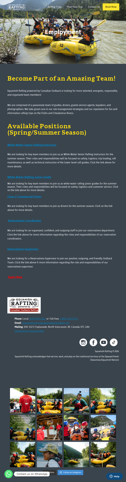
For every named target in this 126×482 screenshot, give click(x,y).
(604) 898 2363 (37, 318)
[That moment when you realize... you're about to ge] (22, 454)
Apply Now (15, 277)
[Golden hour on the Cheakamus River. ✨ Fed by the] (76, 454)
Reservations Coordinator (24, 220)
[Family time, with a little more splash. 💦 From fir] (49, 400)
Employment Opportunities (29, 331)
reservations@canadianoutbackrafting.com (45, 322)
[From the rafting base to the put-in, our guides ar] (22, 400)
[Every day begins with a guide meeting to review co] (49, 427)
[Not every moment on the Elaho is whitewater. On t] (76, 400)
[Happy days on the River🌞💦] (76, 427)
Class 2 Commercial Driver (24, 196)
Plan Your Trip (75, 6)
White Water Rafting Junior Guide (29, 177)
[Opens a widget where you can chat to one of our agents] (114, 476)
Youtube (103, 342)
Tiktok (114, 342)
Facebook (93, 342)
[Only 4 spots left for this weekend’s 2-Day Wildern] (49, 454)
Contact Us (94, 6)
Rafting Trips (54, 6)
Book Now (110, 6)
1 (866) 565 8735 (68, 318)
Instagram (83, 342)
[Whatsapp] (8, 474)
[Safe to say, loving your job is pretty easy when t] (103, 454)
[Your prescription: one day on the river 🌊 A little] (103, 400)
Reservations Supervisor (22, 249)
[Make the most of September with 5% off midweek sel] (22, 427)
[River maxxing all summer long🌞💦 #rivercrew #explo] (103, 427)
